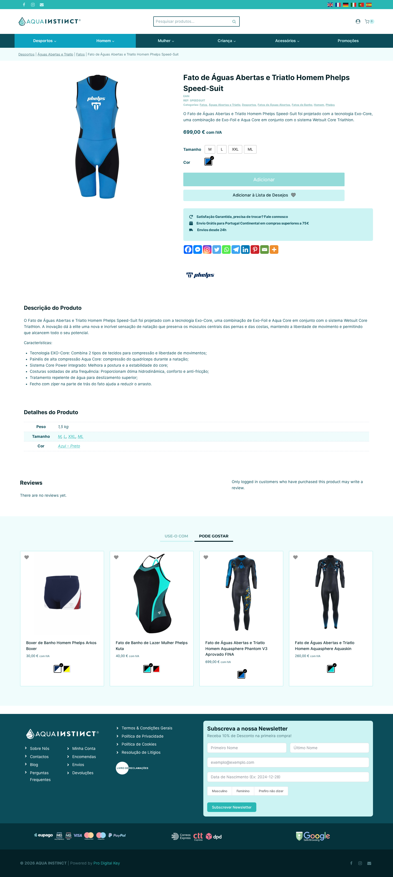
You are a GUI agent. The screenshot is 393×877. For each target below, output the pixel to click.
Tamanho (192, 149)
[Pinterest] (255, 249)
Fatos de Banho (302, 104)
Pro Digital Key (106, 863)
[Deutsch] (346, 4)
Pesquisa (234, 21)
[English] (330, 4)
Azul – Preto (69, 446)
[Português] (361, 4)
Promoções (348, 40)
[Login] (358, 21)
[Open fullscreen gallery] (169, 200)
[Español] (369, 4)
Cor (186, 162)
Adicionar (264, 179)
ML (80, 436)
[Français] (338, 4)
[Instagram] (33, 4)
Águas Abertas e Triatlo (55, 54)
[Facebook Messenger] (197, 249)
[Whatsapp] (226, 249)
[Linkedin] (245, 249)
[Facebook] (24, 4)
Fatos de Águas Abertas (274, 104)
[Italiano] (354, 4)
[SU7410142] (97, 136)
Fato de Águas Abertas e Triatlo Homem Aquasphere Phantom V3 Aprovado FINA (236, 648)
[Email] (41, 4)
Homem (319, 104)
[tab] (97, 200)
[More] (274, 249)
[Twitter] (216, 249)
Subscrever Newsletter (232, 807)
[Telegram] (236, 249)
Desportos (26, 54)
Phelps (330, 104)
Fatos (80, 54)
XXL (72, 436)
